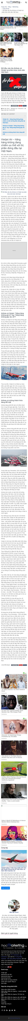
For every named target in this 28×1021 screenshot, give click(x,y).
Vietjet (20, 105)
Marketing (15, 7)
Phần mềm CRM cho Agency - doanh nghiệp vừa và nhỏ (13, 991)
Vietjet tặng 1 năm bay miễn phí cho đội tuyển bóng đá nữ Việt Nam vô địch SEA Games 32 (13, 869)
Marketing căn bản (6, 974)
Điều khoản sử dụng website (9, 980)
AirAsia (24, 105)
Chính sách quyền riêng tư (8, 981)
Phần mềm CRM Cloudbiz (8, 989)
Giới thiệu (4, 983)
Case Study (6, 8)
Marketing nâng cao (6, 976)
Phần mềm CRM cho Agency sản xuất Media (13, 997)
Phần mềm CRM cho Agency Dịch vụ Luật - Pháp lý (13, 999)
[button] (25, 116)
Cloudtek (3, 1002)
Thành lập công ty (6, 1003)
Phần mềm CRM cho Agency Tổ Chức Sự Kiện (12, 994)
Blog (9, 7)
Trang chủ (4, 7)
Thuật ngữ (4, 972)
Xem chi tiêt (5, 888)
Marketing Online (6, 978)
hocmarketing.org (15, 1018)
